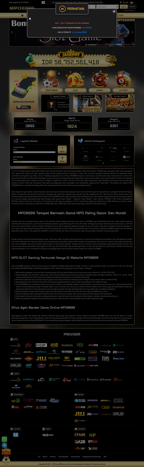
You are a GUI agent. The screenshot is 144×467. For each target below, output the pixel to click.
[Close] (114, 11)
